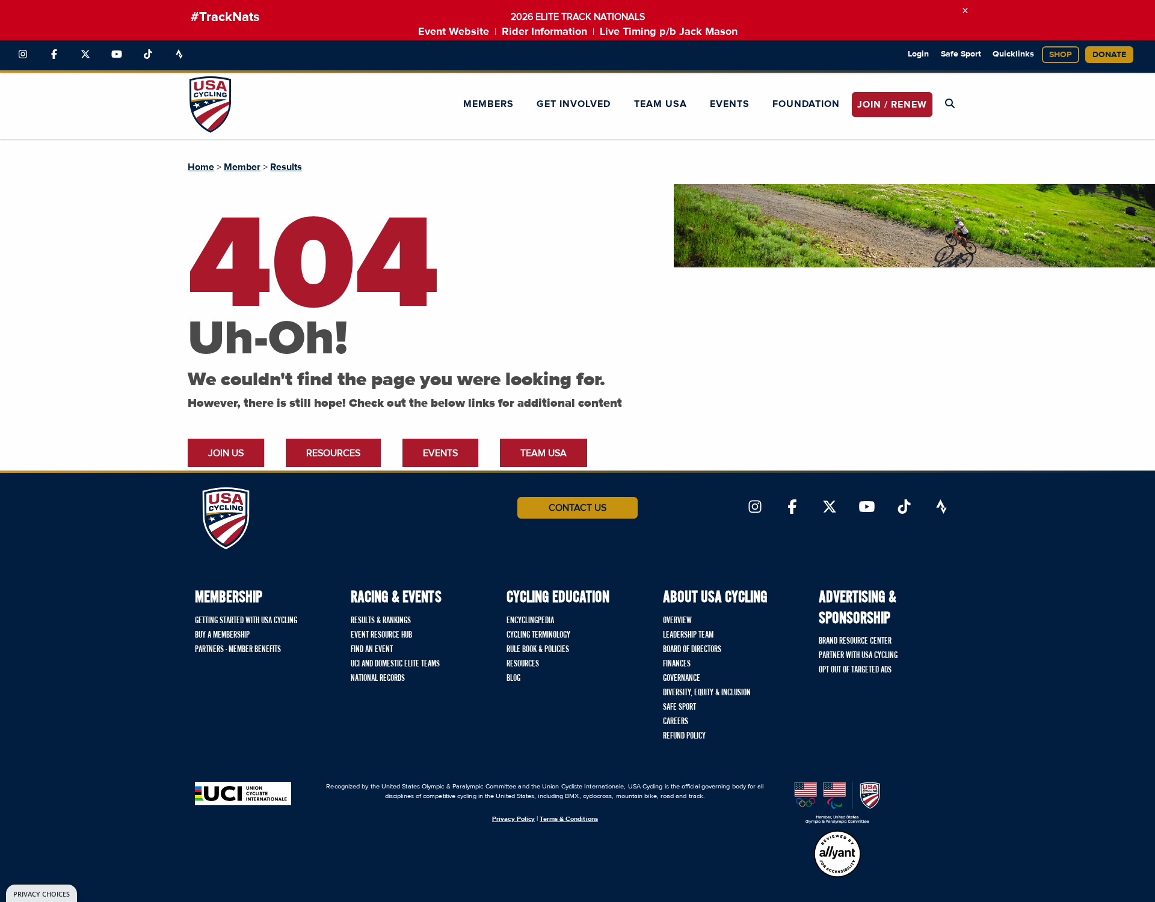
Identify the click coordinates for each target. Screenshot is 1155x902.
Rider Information (544, 31)
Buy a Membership (222, 635)
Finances (677, 664)
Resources (333, 453)
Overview (677, 621)
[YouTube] (117, 54)
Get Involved (574, 104)
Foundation (806, 104)
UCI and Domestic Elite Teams (395, 664)
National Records (378, 678)
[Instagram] (23, 54)
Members (488, 104)
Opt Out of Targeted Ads (855, 670)
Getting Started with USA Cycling (246, 621)
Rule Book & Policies (538, 649)
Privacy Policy (513, 818)
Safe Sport (961, 54)
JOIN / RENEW (892, 104)
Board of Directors (692, 649)
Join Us (226, 453)
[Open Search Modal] (950, 104)
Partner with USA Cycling (858, 655)
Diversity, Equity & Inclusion (707, 693)
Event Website (453, 31)
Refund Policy (684, 736)
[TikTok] (148, 54)
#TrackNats (225, 17)
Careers (675, 722)
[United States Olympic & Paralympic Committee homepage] (837, 803)
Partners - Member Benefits (238, 649)
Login (918, 54)
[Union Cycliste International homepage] (243, 793)
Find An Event (372, 649)
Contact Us (577, 508)
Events (730, 104)
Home (201, 167)
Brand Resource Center (855, 641)
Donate (1109, 54)
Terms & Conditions (568, 818)
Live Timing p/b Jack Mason (669, 31)
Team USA (660, 104)
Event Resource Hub (381, 635)
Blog (513, 678)
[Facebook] (54, 54)
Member (242, 167)
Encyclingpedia (530, 621)
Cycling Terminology (538, 635)
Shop (1060, 54)
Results (286, 167)
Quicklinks (1013, 54)
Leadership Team (688, 635)
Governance (681, 678)
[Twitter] (85, 54)
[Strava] (179, 54)
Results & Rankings (381, 621)
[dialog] (41, 893)
